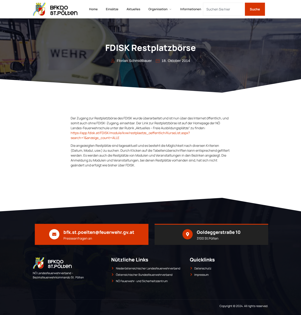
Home (93, 9)
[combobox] (223, 9)
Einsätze (112, 9)
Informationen (190, 9)
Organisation (157, 9)
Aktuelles (133, 9)
